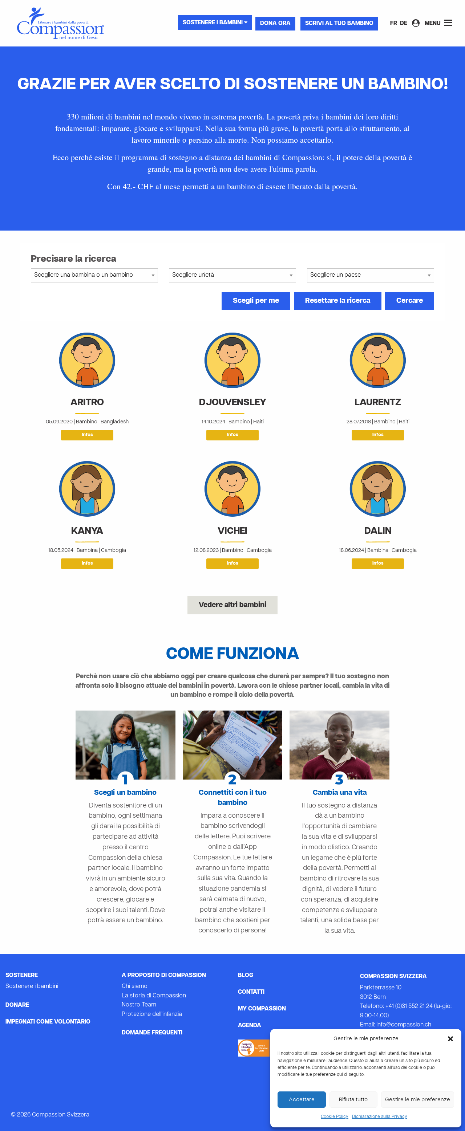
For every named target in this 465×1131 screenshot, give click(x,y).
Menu (433, 24)
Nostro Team (139, 1005)
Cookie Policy (334, 1117)
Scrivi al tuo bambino (339, 24)
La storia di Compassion (154, 996)
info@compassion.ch (403, 1025)
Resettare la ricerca (337, 301)
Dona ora (275, 24)
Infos (87, 435)
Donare (17, 1005)
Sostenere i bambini (213, 23)
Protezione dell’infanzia (152, 1014)
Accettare (302, 1099)
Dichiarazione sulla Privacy (379, 1117)
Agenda (249, 1026)
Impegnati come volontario (47, 1022)
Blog (245, 976)
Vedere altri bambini (232, 605)
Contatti (251, 992)
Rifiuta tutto (353, 1099)
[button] (450, 1038)
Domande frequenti (152, 1033)
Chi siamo (134, 986)
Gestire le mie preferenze (417, 1099)
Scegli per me (256, 301)
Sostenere (21, 976)
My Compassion (262, 1009)
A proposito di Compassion (164, 976)
